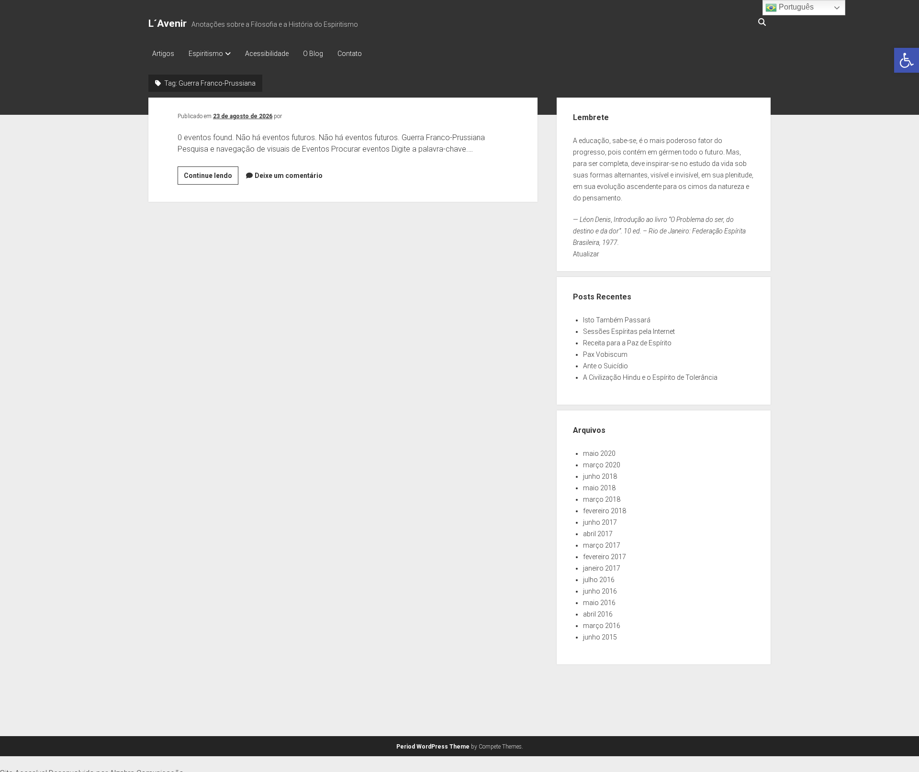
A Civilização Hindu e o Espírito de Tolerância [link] (650, 377)
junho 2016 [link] (600, 591)
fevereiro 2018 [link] (604, 511)
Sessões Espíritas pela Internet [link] (629, 331)
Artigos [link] (163, 53)
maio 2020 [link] (599, 453)
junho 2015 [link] (600, 637)
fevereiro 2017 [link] (604, 557)
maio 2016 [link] (599, 603)
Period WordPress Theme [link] (433, 746)
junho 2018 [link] (600, 476)
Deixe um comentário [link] (289, 175)
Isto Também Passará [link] (616, 320)
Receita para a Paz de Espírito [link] (627, 343)
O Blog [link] (313, 53)
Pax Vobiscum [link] (605, 354)
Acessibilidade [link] (267, 53)
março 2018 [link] (601, 499)
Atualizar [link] (586, 254)
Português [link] (795, 7)
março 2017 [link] (601, 545)
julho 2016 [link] (599, 580)
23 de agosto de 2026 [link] (242, 116)
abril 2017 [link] (598, 534)
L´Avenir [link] (167, 23)
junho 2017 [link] (600, 522)
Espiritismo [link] (206, 53)
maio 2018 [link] (599, 488)
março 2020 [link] (601, 465)
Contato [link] (349, 53)
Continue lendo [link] (211, 178)
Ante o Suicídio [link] (605, 366)
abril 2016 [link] (598, 614)
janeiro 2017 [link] (601, 568)
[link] (906, 60)
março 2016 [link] (601, 625)
